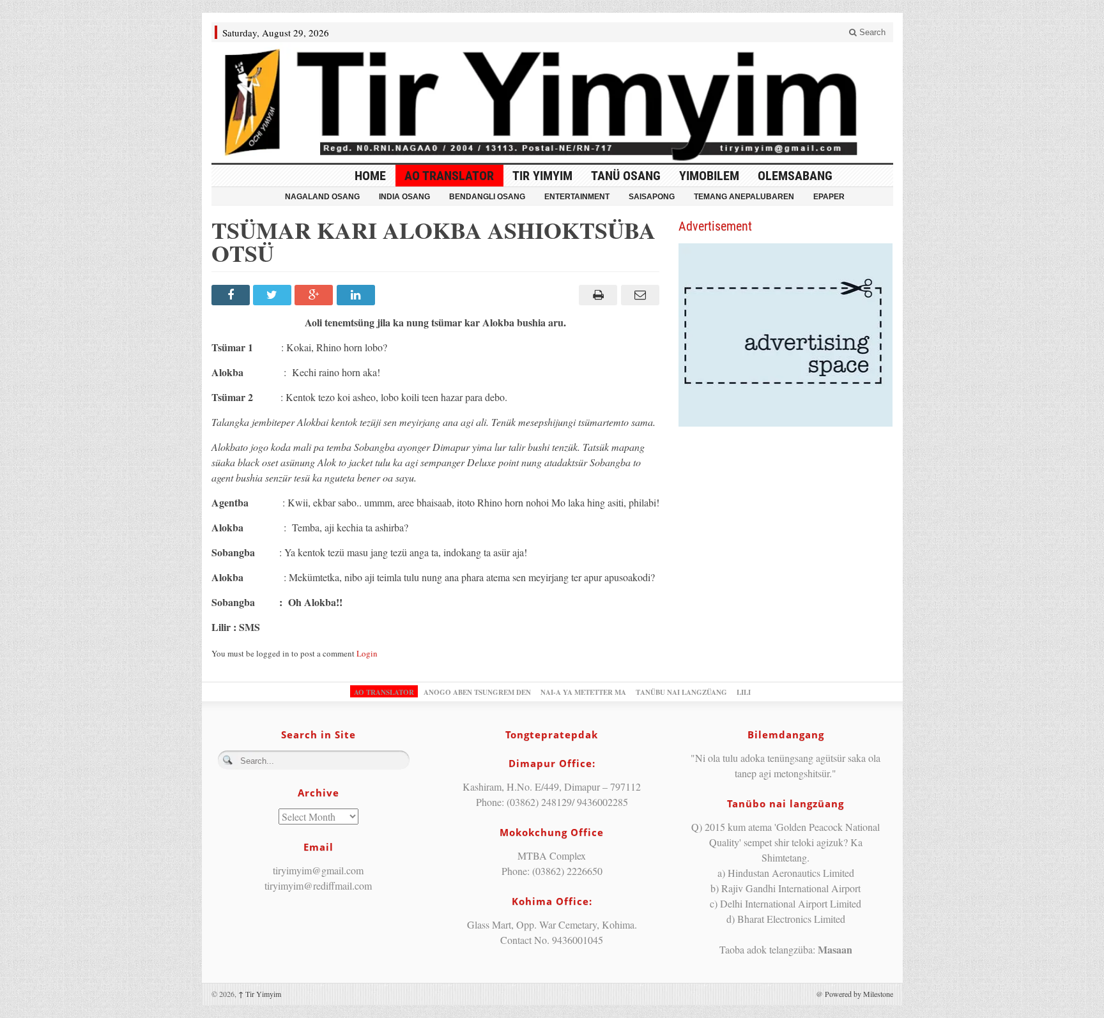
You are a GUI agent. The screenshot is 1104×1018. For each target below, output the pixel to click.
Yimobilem (709, 175)
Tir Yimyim (542, 175)
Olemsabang (795, 175)
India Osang (404, 196)
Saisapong (652, 196)
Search (871, 32)
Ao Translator (449, 175)
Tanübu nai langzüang (681, 692)
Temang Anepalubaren (744, 196)
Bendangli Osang (487, 196)
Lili (744, 692)
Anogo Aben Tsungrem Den (477, 692)
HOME (370, 175)
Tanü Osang (626, 175)
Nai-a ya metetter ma (583, 692)
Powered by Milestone (859, 994)
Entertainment (577, 196)
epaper (829, 196)
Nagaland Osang (322, 196)
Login (367, 653)
